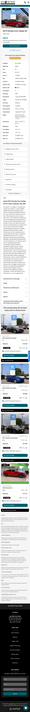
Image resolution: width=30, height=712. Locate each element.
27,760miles (24, 390)
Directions (15, 663)
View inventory (15, 632)
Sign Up (15, 693)
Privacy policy (15, 654)
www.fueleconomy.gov (14, 532)
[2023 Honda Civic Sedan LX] (15, 373)
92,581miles (24, 490)
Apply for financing (15, 645)
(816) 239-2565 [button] (16, 622)
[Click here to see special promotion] (15, 6)
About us (15, 637)
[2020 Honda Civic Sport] (15, 473)
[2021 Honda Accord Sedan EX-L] (15, 423)
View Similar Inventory (15, 50)
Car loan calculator (15, 650)
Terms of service (15, 658)
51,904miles (24, 440)
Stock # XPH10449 (6, 486)
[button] (25, 2)
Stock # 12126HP (6, 436)
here (26, 590)
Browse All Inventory (15, 46)
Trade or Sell (15, 641)
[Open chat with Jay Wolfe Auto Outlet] (25, 707)
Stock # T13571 (6, 336)
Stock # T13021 (6, 386)
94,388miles (24, 340)
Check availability (10, 355)
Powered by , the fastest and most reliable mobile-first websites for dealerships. (15, 704)
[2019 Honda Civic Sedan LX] (15, 324)
